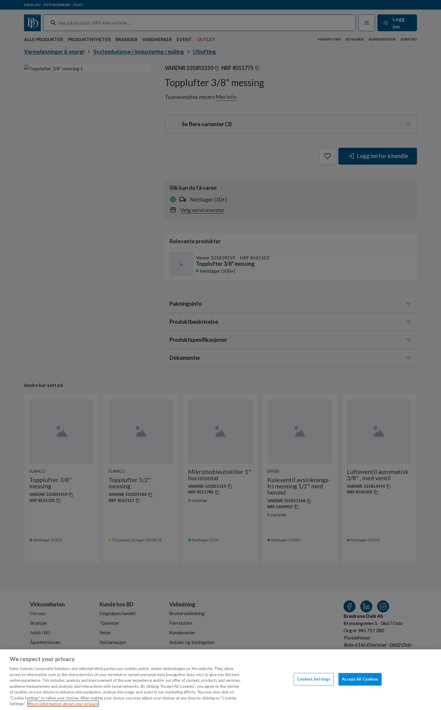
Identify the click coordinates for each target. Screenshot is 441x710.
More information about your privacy (63, 703)
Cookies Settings (313, 679)
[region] (220, 679)
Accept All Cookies (360, 679)
